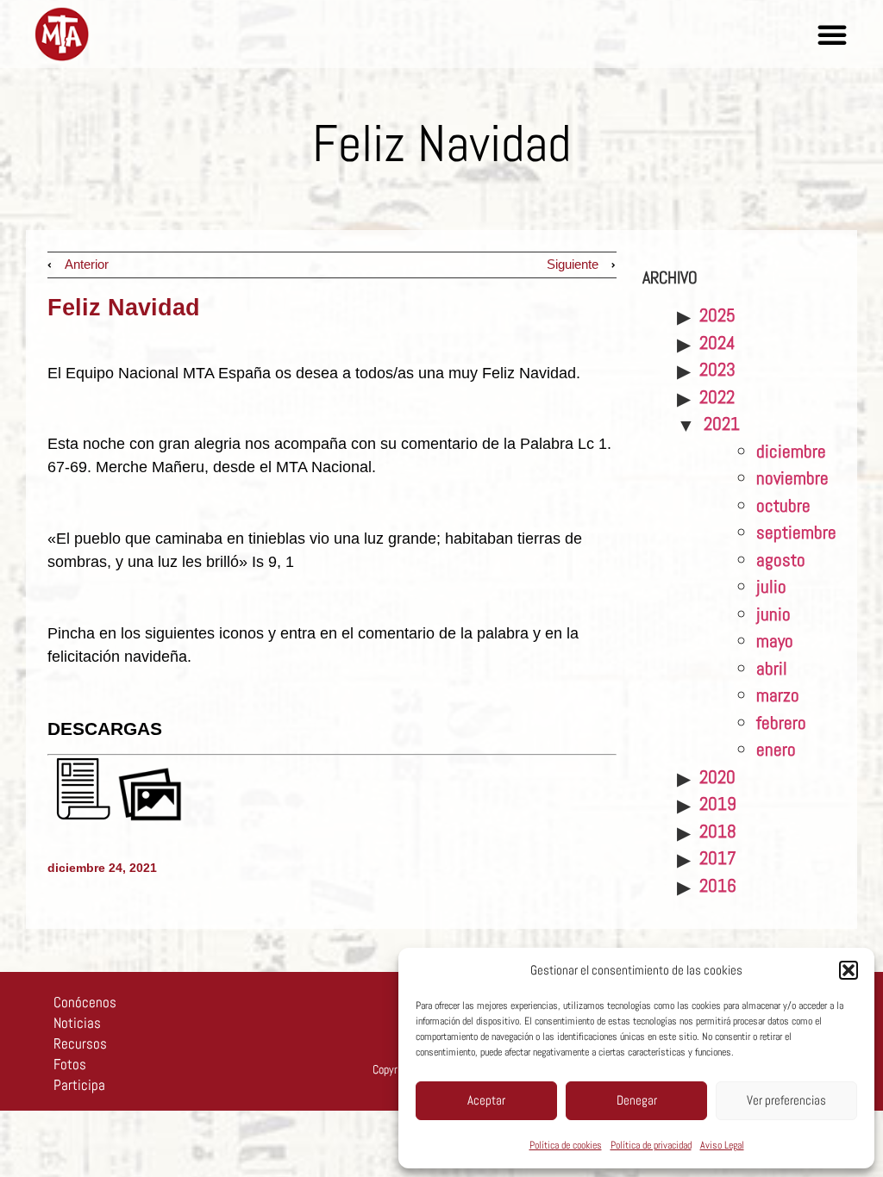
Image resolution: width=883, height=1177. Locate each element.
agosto (780, 559)
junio (773, 614)
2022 (717, 396)
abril (771, 668)
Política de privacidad (651, 1145)
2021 (722, 423)
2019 (717, 803)
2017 (717, 857)
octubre (783, 505)
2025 (717, 315)
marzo (777, 695)
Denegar (637, 1100)
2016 (717, 885)
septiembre (796, 532)
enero (776, 749)
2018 (717, 831)
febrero (781, 722)
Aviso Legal (722, 1145)
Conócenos (84, 1002)
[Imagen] (150, 816)
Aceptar (486, 1100)
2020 (717, 776)
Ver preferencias (786, 1100)
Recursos (80, 1043)
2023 (717, 369)
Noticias (77, 1022)
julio (771, 586)
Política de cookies (565, 1145)
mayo (774, 640)
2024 (717, 342)
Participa (79, 1084)
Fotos (69, 1064)
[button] (848, 970)
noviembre (792, 477)
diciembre (791, 451)
